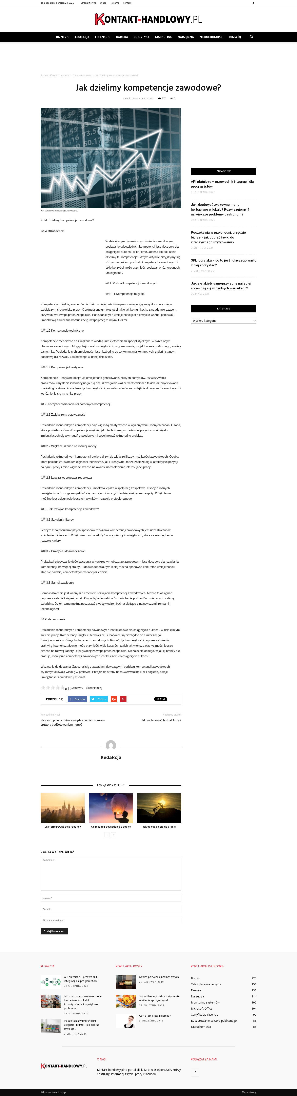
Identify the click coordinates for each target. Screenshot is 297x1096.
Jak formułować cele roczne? (63, 826)
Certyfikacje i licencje (204, 1014)
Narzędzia (186, 37)
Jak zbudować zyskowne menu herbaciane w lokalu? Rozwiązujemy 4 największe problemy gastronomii (220, 209)
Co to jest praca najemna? (155, 1016)
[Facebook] (253, 3)
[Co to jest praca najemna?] (126, 1021)
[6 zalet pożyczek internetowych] (126, 982)
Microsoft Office (201, 1008)
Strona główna (88, 2)
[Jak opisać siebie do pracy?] (159, 808)
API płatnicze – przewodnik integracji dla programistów (81, 979)
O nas (103, 2)
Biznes (61, 37)
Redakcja (111, 757)
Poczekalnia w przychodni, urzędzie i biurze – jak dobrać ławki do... (81, 1025)
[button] (251, 37)
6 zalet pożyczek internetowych (159, 977)
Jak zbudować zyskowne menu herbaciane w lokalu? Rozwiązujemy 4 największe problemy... (83, 1002)
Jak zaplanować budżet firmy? (161, 720)
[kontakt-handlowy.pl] (148, 19)
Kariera (122, 37)
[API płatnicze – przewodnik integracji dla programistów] (51, 982)
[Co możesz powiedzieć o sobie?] (111, 808)
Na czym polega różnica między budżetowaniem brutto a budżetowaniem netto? (73, 722)
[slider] (53, 687)
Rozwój (235, 37)
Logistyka (142, 37)
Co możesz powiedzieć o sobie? (111, 826)
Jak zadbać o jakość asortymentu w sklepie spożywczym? (159, 998)
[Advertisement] (148, 56)
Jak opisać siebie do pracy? (159, 826)
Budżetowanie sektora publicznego (214, 1020)
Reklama (114, 2)
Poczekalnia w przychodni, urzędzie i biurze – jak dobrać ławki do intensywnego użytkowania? (219, 237)
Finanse (101, 37)
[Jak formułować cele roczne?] (63, 808)
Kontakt (127, 2)
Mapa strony (249, 1092)
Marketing (163, 37)
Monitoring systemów (205, 1002)
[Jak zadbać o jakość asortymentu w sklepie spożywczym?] (126, 1002)
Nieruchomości (211, 37)
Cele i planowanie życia (206, 984)
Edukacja (82, 37)
